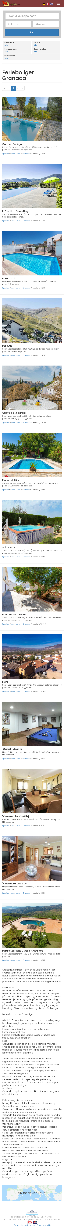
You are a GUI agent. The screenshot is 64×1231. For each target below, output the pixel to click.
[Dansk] (48, 3)
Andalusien (15, 153)
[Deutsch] (44, 3)
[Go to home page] (11, 3)
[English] (51, 3)
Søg (32, 32)
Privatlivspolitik (44, 1225)
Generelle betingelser (24, 1225)
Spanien (5, 153)
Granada (26, 153)
